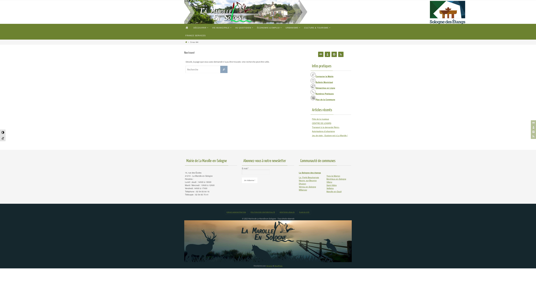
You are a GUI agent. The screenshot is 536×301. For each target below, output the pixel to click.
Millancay (303, 189)
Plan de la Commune (325, 99)
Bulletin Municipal (324, 82)
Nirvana (269, 266)
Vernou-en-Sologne (307, 186)
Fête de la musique (320, 119)
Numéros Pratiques (325, 93)
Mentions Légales (287, 212)
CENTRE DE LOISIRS (321, 123)
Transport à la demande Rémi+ (325, 127)
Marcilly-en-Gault (334, 191)
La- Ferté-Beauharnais (309, 177)
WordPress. (278, 266)
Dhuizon (302, 183)
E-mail (245, 168)
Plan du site (304, 212)
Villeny (329, 182)
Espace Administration (236, 212)
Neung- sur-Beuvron (308, 180)
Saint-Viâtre (331, 185)
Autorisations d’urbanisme (323, 131)
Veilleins (330, 188)
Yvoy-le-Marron (333, 175)
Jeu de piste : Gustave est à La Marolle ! (330, 135)
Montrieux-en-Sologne (336, 179)
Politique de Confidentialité (263, 212)
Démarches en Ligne (325, 88)
